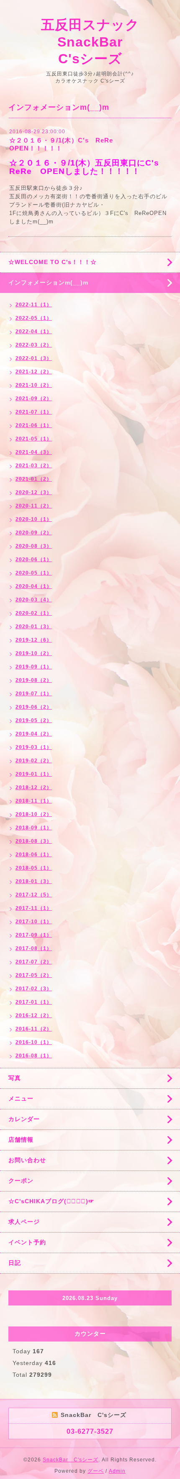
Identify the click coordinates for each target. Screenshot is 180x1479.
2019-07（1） (33, 694)
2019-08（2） (33, 680)
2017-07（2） (33, 962)
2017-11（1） (33, 908)
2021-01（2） (33, 479)
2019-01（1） (33, 774)
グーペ (95, 1471)
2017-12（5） (33, 895)
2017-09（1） (33, 935)
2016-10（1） (33, 1042)
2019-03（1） (33, 747)
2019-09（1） (33, 667)
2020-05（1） (33, 573)
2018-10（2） (33, 814)
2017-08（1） (33, 948)
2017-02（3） (33, 989)
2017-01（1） (33, 1002)
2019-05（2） (33, 720)
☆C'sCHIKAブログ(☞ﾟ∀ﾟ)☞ (51, 1201)
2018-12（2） (33, 787)
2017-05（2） (33, 975)
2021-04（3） (33, 452)
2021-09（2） (33, 398)
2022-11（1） (33, 305)
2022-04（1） (33, 331)
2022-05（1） (33, 318)
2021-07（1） (33, 412)
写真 (14, 1078)
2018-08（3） (33, 841)
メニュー (20, 1098)
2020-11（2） (33, 506)
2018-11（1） (33, 801)
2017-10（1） (33, 922)
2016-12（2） (33, 1015)
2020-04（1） (33, 586)
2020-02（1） (33, 613)
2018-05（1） (33, 868)
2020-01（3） (33, 626)
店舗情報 (20, 1139)
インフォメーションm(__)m (48, 282)
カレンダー (24, 1119)
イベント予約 (27, 1242)
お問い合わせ (27, 1160)
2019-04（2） (33, 734)
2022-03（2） (33, 345)
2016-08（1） (33, 1056)
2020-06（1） (33, 559)
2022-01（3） (33, 358)
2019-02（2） (33, 761)
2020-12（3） (33, 492)
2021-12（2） (33, 372)
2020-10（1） (33, 519)
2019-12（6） (33, 640)
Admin (117, 1471)
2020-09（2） (33, 533)
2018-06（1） (33, 854)
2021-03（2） (33, 466)
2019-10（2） (33, 653)
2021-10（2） (33, 385)
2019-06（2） (33, 707)
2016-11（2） (33, 1029)
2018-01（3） (33, 881)
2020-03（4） (33, 600)
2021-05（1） (33, 439)
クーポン (20, 1180)
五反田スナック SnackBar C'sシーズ (97, 41)
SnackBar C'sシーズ (70, 1460)
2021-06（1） (33, 425)
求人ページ (24, 1221)
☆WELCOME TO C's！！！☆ (52, 262)
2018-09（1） (33, 828)
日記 (14, 1262)
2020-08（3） (33, 546)
